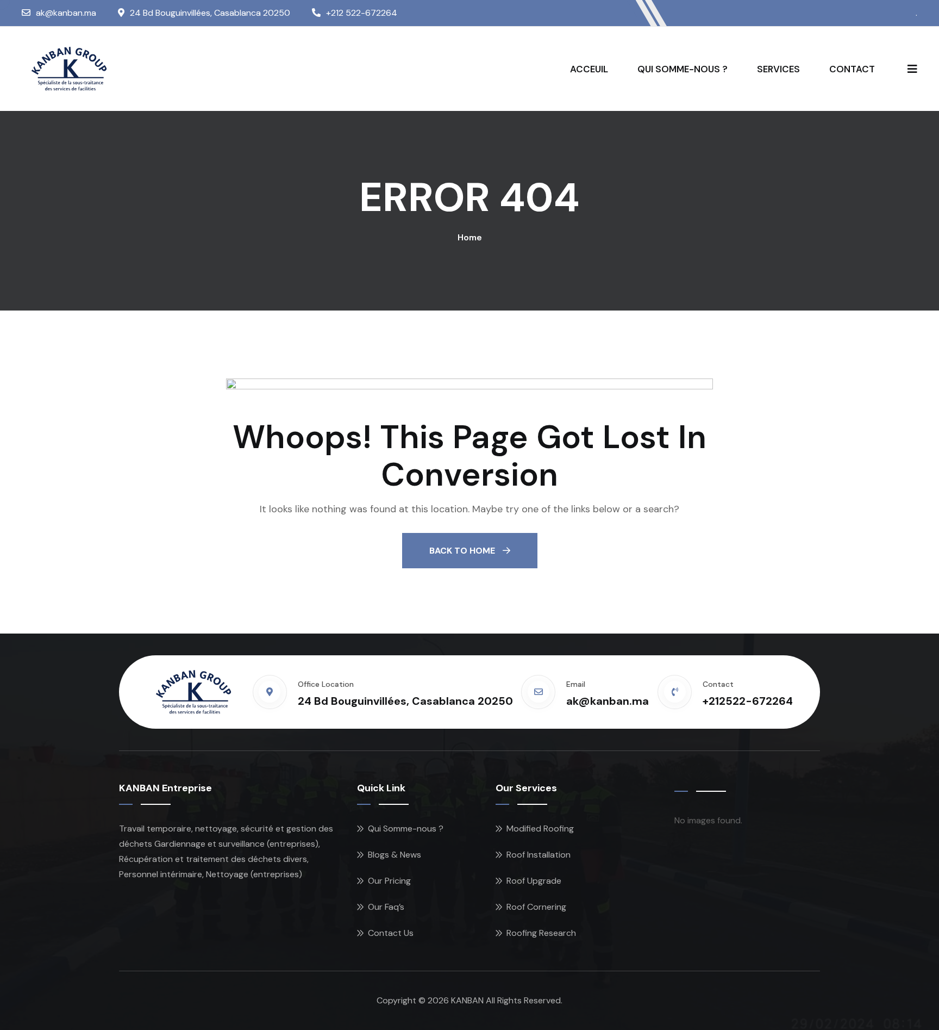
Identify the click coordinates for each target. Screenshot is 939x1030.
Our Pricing (389, 880)
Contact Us (391, 933)
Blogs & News (394, 854)
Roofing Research (541, 933)
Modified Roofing (540, 828)
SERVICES (778, 69)
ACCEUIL (589, 69)
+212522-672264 (748, 701)
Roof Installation (538, 854)
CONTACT (852, 69)
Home (470, 237)
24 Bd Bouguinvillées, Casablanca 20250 (210, 12)
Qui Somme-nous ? (405, 828)
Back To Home (463, 550)
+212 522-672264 (361, 12)
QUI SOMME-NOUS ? (682, 69)
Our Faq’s (386, 907)
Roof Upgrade (533, 880)
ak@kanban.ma (66, 12)
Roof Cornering (536, 907)
